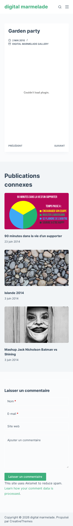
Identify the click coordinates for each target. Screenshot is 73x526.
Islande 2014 (14, 293)
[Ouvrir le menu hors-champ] (67, 7)
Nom (11, 401)
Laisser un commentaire (25, 477)
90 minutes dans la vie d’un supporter (33, 236)
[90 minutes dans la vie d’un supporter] (36, 211)
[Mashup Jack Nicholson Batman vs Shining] (36, 324)
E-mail (12, 414)
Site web (13, 426)
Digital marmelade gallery (30, 43)
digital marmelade (26, 7)
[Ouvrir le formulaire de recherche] (59, 6)
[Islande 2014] (36, 268)
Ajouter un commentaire (24, 440)
